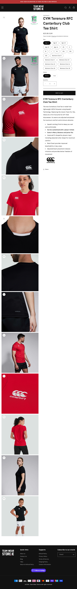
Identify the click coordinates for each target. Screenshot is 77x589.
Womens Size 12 (50, 64)
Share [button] (47, 169)
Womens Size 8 (50, 60)
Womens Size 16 (50, 68)
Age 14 (56, 47)
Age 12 (47, 47)
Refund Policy (43, 553)
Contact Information (45, 564)
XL (57, 51)
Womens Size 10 (64, 60)
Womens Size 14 (65, 64)
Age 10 (64, 43)
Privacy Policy (43, 556)
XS (63, 47)
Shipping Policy (43, 562)
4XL (46, 55)
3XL (70, 51)
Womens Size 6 (57, 55)
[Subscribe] (73, 554)
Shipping (53, 36)
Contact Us (23, 556)
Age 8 (55, 43)
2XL (64, 51)
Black (47, 76)
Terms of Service (44, 559)
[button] (2, 7)
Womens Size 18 (65, 68)
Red (55, 76)
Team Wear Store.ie (36, 584)
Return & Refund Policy (27, 564)
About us (22, 553)
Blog (21, 559)
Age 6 (47, 43)
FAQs (21, 562)
